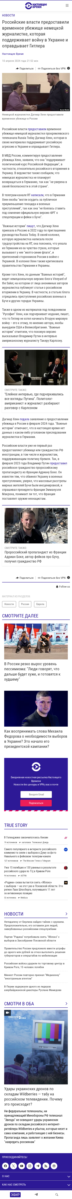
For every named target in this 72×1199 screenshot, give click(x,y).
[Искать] (57, 1194)
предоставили (37, 129)
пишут (31, 226)
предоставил (58, 463)
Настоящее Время (13, 53)
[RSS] (45, 1166)
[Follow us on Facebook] (5, 1166)
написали (37, 195)
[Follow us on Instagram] (29, 1166)
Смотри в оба (19, 1004)
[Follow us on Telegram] (37, 1166)
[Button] (25, 68)
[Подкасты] (54, 1166)
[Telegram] (36, 1194)
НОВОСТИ (13, 914)
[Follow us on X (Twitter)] (13, 1166)
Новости (8, 15)
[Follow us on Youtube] (21, 1166)
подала (24, 419)
